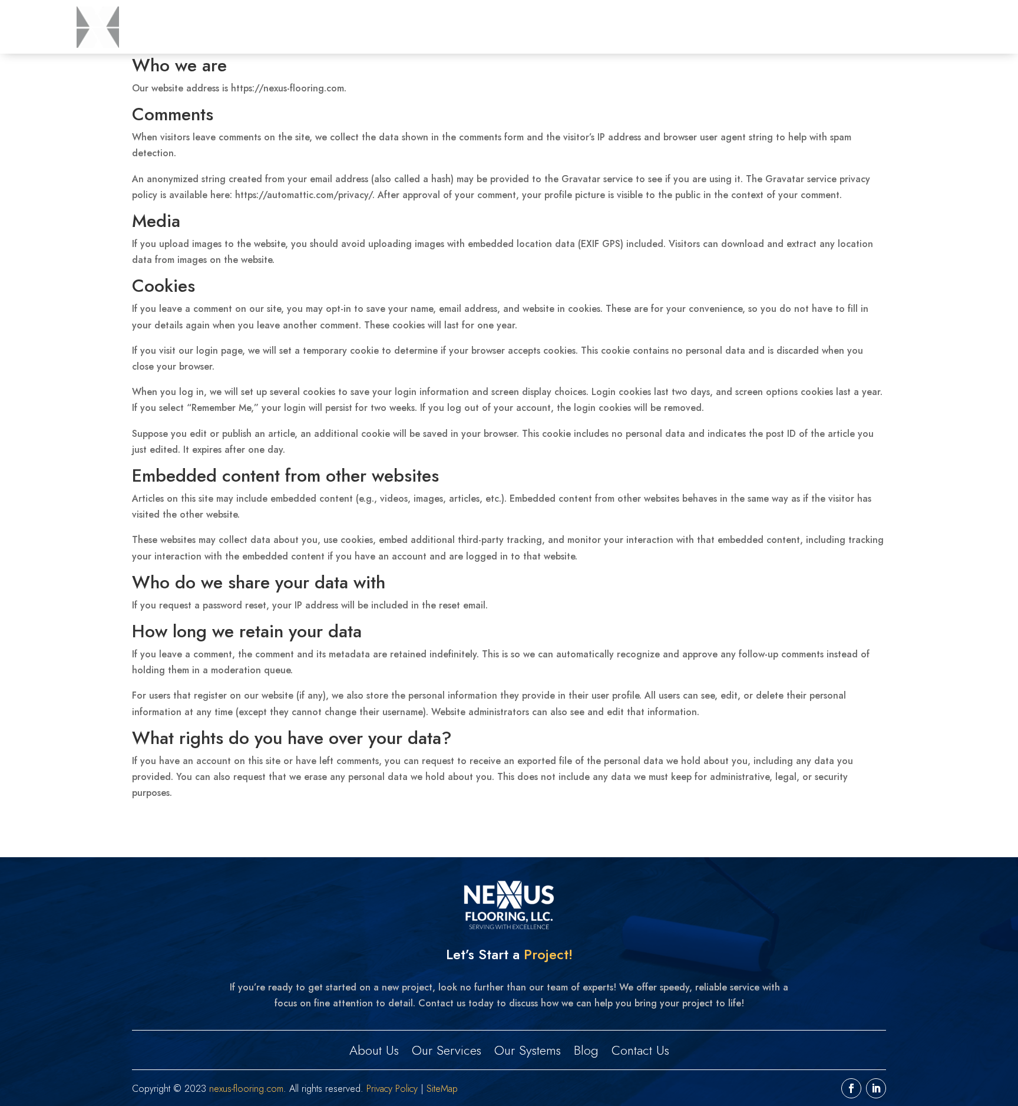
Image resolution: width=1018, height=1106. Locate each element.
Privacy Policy (392, 1088)
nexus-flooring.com (246, 1088)
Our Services (721, 26)
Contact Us (912, 26)
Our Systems (801, 26)
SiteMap (442, 1088)
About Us (649, 26)
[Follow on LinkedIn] (876, 1088)
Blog (859, 26)
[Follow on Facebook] (851, 1088)
